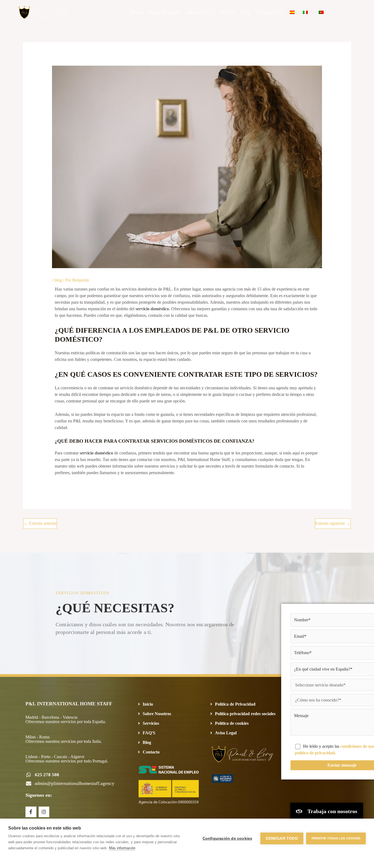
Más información (122, 848)
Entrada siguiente (332, 523)
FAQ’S (227, 12)
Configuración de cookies (227, 838)
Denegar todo (282, 838)
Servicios (195, 12)
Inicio (136, 12)
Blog (245, 12)
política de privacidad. (315, 752)
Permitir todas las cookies (336, 838)
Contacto (265, 12)
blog (58, 280)
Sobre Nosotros (164, 12)
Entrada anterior (40, 523)
